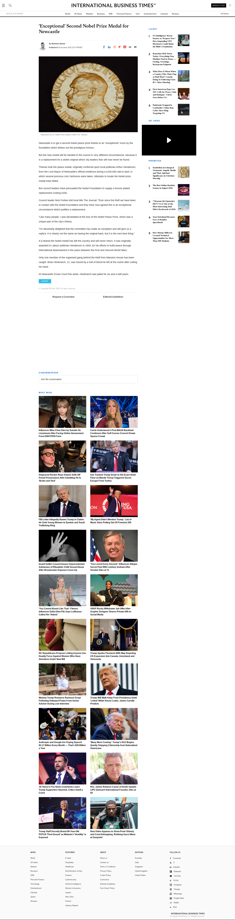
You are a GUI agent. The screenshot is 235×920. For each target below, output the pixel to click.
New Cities (69, 897)
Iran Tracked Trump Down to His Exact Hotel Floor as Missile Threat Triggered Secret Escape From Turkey (113, 478)
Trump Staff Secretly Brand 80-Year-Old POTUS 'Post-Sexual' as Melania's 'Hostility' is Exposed (62, 834)
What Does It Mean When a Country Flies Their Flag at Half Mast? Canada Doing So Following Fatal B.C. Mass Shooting (164, 76)
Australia (138, 858)
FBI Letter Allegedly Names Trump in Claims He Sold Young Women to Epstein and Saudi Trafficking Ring (62, 522)
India (137, 862)
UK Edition (225, 14)
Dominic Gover (58, 43)
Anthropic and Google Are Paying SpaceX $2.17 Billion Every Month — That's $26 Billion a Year (62, 745)
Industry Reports (71, 905)
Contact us (104, 862)
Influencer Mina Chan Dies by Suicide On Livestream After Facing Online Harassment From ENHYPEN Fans (61, 433)
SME (111, 14)
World (67, 14)
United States (140, 875)
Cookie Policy (105, 875)
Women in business (73, 888)
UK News (78, 14)
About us (103, 858)
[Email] (130, 47)
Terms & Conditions (108, 867)
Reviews (175, 14)
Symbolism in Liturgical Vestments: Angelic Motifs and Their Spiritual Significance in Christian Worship (164, 173)
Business (101, 14)
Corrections (104, 880)
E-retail (68, 858)
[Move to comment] (135, 47)
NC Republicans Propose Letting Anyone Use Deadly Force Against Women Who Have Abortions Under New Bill (62, 656)
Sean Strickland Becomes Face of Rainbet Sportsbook (164, 219)
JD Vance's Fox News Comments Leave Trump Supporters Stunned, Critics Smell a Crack (61, 790)
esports (68, 893)
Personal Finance (124, 14)
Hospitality (69, 862)
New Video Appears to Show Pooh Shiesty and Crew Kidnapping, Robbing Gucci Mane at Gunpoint (112, 834)
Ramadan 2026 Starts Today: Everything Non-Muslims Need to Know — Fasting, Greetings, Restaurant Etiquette (164, 59)
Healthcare (69, 867)
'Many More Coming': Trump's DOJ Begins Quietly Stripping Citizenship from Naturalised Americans (113, 745)
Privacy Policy (106, 871)
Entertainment (150, 14)
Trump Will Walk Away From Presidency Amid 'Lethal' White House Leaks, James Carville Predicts (113, 701)
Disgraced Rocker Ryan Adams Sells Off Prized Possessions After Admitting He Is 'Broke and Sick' (60, 478)
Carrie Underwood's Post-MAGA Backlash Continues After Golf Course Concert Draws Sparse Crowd (112, 433)
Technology (34, 884)
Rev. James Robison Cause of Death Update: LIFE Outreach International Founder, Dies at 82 (113, 790)
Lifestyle (164, 14)
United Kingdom (141, 871)
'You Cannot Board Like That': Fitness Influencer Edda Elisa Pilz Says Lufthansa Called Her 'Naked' (60, 611)
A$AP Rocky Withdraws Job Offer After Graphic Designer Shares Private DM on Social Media (110, 611)
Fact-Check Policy (107, 888)
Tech (138, 14)
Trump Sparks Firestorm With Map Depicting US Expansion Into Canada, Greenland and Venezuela (113, 656)
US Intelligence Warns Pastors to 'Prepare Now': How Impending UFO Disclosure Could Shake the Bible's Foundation (164, 41)
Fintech (68, 901)
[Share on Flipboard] (119, 47)
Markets (89, 14)
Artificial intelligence (73, 884)
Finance (68, 875)
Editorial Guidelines (113, 297)
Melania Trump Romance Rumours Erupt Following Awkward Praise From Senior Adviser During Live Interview (60, 701)
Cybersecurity (70, 880)
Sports (33, 897)
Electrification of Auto (73, 871)
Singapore (139, 867)
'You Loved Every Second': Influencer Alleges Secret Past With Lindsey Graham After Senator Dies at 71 (113, 567)
